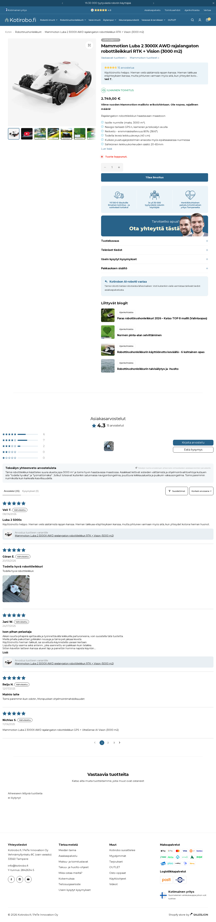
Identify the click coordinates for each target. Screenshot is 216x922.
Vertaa (207, 10)
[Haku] (192, 20)
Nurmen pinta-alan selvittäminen (139, 335)
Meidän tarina (67, 850)
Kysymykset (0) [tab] (30, 491)
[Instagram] (19, 879)
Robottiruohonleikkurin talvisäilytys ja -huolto (147, 369)
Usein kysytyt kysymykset (75, 890)
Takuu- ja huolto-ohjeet (74, 867)
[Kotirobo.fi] (20, 20)
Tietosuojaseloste (70, 884)
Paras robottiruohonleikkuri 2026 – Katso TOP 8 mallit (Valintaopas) (162, 318)
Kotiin (8, 32)
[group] (52, 82)
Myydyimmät (117, 855)
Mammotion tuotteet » (144, 57)
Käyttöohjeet (117, 878)
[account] (200, 20)
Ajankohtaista (192, 10)
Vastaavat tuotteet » (114, 57)
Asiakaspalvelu (152, 10)
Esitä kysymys (193, 449)
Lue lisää (106, 148)
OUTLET (114, 867)
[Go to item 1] (109, 446)
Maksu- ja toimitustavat (73, 861)
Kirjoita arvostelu (193, 442)
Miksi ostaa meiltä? (70, 872)
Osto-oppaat (117, 872)
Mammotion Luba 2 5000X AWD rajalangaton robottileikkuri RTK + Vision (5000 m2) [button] (64, 535)
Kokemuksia (66, 878)
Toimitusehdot (172, 10)
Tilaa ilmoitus (154, 177)
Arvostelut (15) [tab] (12, 491)
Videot (113, 884)
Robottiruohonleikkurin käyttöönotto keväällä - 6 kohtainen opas (160, 352)
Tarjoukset (116, 861)
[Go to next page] (120, 742)
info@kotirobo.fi (18, 865)
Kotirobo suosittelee (122, 850)
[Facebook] (11, 879)
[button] (62, 3)
